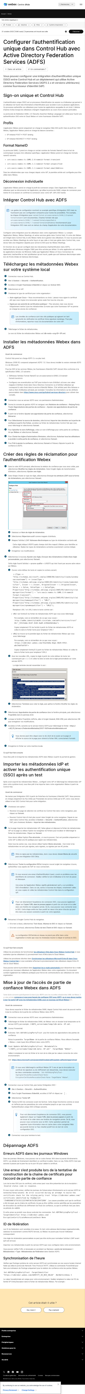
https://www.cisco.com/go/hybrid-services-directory (45, 392)
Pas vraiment (54, 1310)
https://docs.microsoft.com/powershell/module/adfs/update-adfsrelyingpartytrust (44, 1060)
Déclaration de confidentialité (27, 1375)
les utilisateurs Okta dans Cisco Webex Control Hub (54, 952)
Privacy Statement (10, 1390)
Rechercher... (65, 4)
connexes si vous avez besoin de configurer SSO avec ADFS (38, 997)
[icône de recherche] (60, 4)
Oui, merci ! (31, 1310)
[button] (13, 69)
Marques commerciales (52, 1375)
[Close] (58, 1384)
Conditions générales (9, 1375)
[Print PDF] (66, 31)
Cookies (40, 1375)
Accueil (3, 14)
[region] (30, 1388)
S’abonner (76, 31)
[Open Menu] (81, 4)
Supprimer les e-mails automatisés (46, 968)
